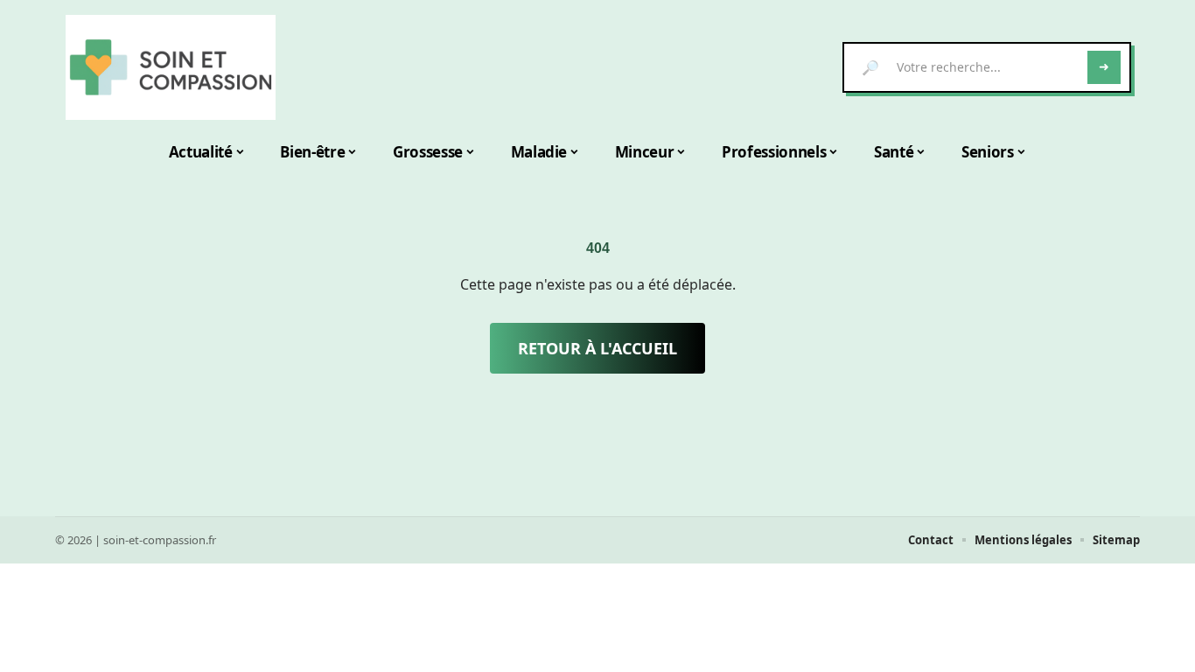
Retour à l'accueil (597, 348)
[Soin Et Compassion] (171, 67)
